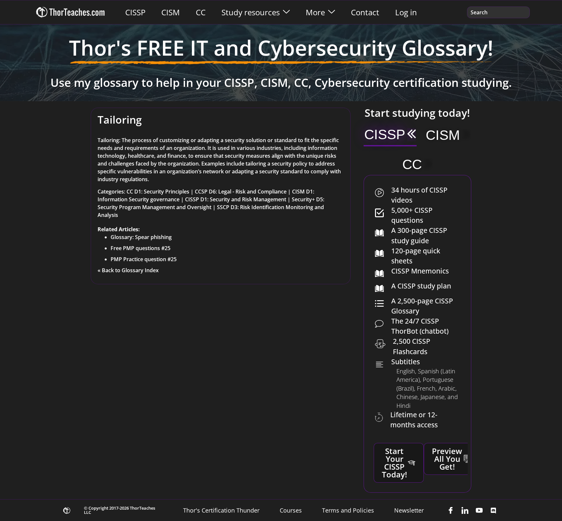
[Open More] (331, 12)
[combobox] (498, 12)
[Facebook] (450, 510)
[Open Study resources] (286, 12)
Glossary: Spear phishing (141, 237)
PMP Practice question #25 (144, 259)
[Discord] (493, 510)
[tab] (390, 135)
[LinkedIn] (465, 510)
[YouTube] (479, 510)
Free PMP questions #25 (140, 248)
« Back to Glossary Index (128, 270)
